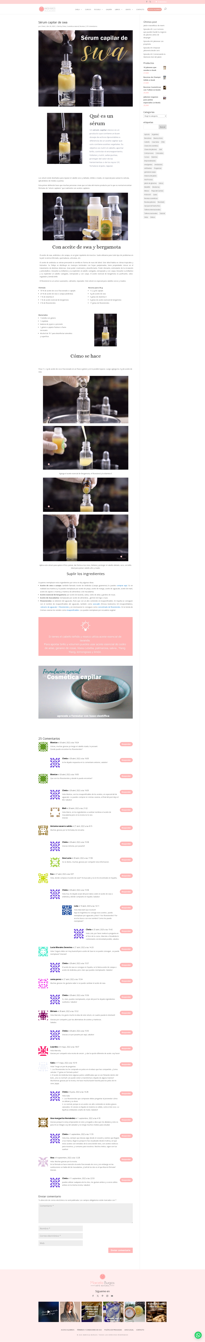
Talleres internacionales (152, 210)
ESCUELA (97, 10)
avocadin (96, 604)
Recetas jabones (149, 202)
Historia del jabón (150, 176)
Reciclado (161, 202)
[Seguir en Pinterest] (102, 1296)
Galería (109, 10)
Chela (77, 10)
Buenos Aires (158, 138)
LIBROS (117, 10)
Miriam (53, 1011)
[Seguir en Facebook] (93, 1296)
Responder (126, 744)
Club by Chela (61, 26)
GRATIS (128, 10)
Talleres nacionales (150, 213)
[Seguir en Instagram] (107, 1296)
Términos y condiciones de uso (89, 1330)
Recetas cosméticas (151, 198)
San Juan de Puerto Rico (152, 206)
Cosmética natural (73, 26)
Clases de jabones (150, 149)
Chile (163, 142)
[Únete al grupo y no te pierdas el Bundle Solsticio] (70, 1312)
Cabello (147, 142)
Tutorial (162, 213)
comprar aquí (121, 585)
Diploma (154, 157)
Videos (152, 217)
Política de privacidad (113, 1330)
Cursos (146, 157)
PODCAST (147, 195)
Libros (161, 183)
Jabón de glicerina (150, 183)
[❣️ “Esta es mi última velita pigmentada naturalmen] (135, 1312)
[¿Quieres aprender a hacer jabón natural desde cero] (92, 1312)
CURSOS (88, 10)
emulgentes (148, 165)
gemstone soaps (150, 172)
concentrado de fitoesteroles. (109, 607)
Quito (155, 195)
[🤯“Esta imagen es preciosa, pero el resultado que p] (113, 1312)
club (160, 149)
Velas (146, 217)
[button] (198, 1335)
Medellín (147, 187)
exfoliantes (148, 168)
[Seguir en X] (98, 1296)
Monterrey (155, 187)
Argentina (155, 134)
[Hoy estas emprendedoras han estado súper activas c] (48, 1312)
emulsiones (158, 165)
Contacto (140, 10)
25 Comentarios (91, 26)
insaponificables (73, 610)
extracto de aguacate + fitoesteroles (55, 607)
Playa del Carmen (157, 191)
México (146, 191)
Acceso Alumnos (154, 9)
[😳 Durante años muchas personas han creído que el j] (156, 1312)
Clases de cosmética (151, 146)
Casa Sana (155, 142)
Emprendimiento (150, 161)
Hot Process (148, 180)
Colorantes (159, 153)
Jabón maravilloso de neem (153, 25)
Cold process (148, 153)
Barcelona (147, 138)
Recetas (82, 26)
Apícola (146, 134)
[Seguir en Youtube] (112, 1296)
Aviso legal (129, 1330)
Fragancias (157, 168)
